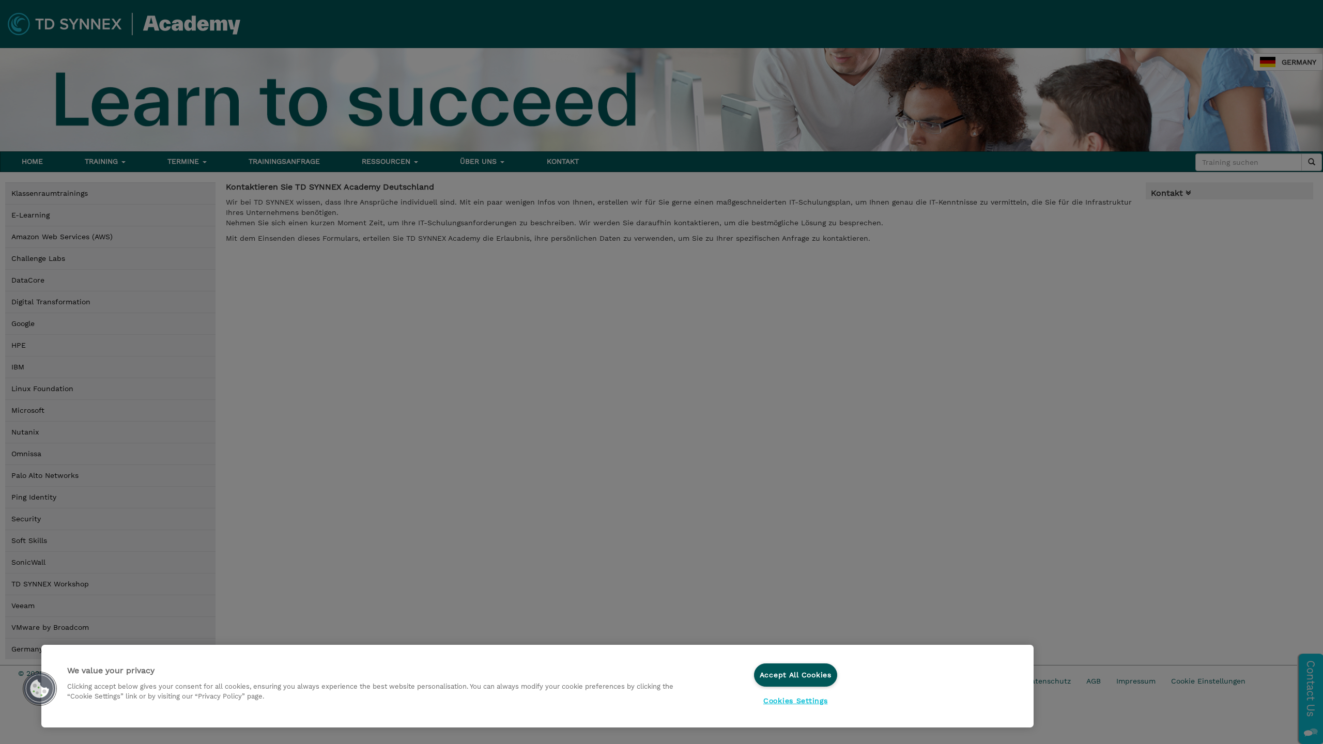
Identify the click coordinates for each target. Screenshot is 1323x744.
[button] (39, 688)
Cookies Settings (795, 700)
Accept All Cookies (796, 675)
